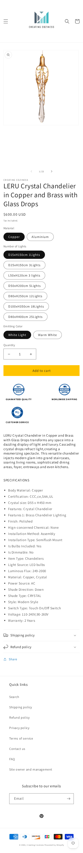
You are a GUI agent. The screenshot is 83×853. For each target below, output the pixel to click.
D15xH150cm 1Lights (24, 255)
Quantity (9, 345)
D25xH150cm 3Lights (24, 265)
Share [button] (13, 659)
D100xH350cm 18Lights (26, 306)
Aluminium (40, 237)
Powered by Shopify (54, 845)
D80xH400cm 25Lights (25, 317)
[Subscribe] (68, 798)
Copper (14, 237)
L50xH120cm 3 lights (24, 275)
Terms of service (21, 738)
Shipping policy (20, 707)
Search (14, 697)
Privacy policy (19, 728)
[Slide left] (31, 171)
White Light (17, 335)
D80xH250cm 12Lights (25, 296)
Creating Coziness (35, 845)
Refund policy (19, 717)
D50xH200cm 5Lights (24, 286)
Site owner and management (30, 769)
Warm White (47, 335)
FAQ (12, 759)
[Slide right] (52, 171)
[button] (6, 21)
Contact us (17, 749)
